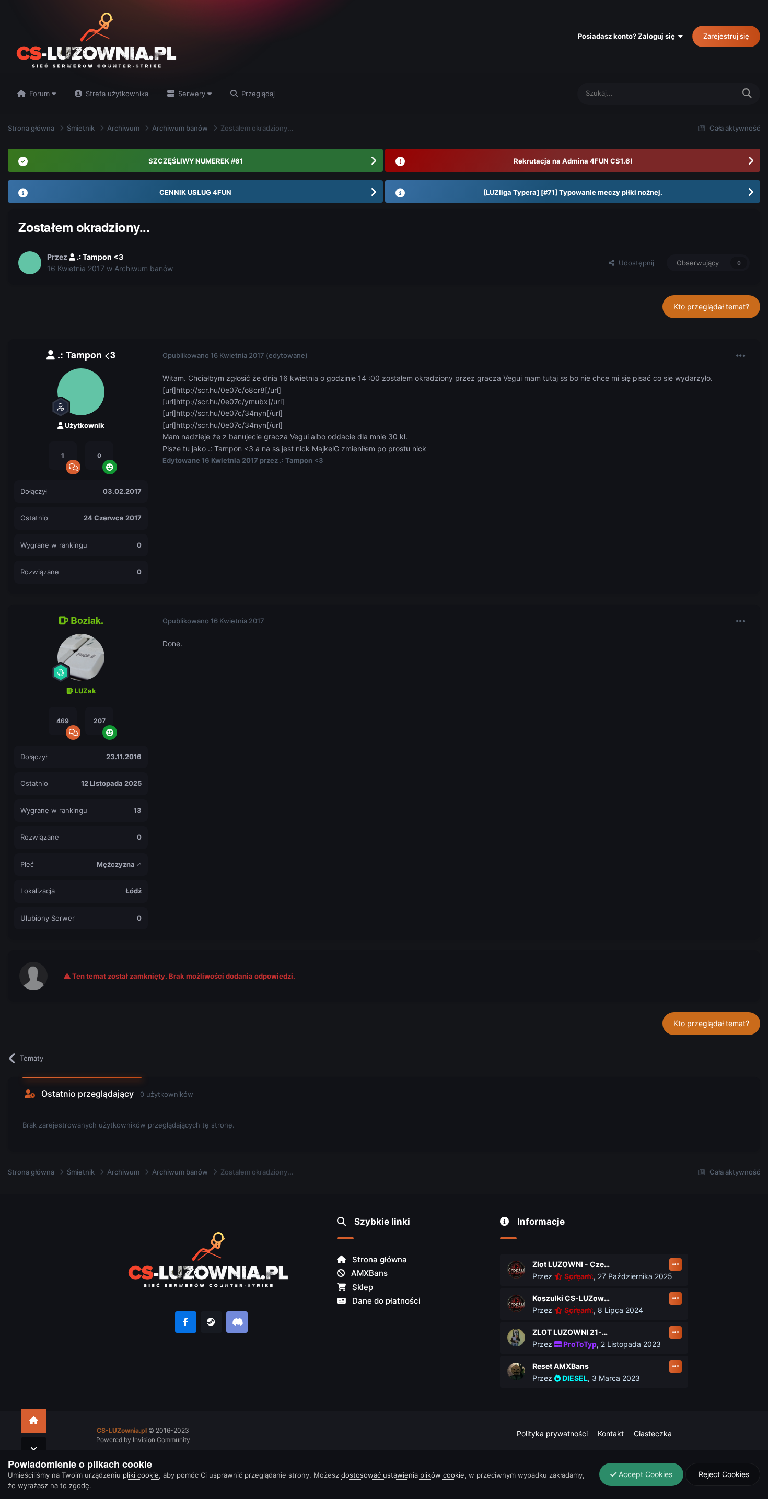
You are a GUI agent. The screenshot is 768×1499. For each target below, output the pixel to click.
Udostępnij (634, 263)
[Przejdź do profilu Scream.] (516, 1270)
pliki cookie (141, 1475)
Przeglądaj (257, 93)
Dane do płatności (385, 1301)
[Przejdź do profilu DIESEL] (516, 1371)
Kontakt (611, 1433)
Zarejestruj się (726, 36)
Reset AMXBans (560, 1366)
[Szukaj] (747, 94)
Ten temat (705, 93)
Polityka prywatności (552, 1433)
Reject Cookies (722, 1474)
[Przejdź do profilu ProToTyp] (516, 1337)
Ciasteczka (653, 1433)
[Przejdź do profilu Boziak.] (80, 657)
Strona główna (378, 1259)
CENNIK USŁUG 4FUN (195, 192)
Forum (39, 93)
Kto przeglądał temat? (711, 306)
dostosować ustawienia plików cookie (402, 1475)
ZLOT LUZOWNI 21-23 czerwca (571, 1332)
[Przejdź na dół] (33, 1449)
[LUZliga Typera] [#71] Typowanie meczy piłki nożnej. (572, 192)
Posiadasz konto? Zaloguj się (628, 36)
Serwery (191, 93)
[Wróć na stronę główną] (33, 1421)
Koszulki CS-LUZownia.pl (571, 1298)
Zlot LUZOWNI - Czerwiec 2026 (571, 1264)
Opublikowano (213, 355)
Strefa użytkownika (116, 93)
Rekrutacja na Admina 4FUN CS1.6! (573, 161)
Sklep (361, 1287)
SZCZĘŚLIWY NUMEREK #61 (195, 161)
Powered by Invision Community (143, 1440)
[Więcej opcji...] (741, 356)
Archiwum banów (143, 268)
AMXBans (368, 1273)
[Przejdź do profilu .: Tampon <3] (29, 262)
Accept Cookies (644, 1474)
